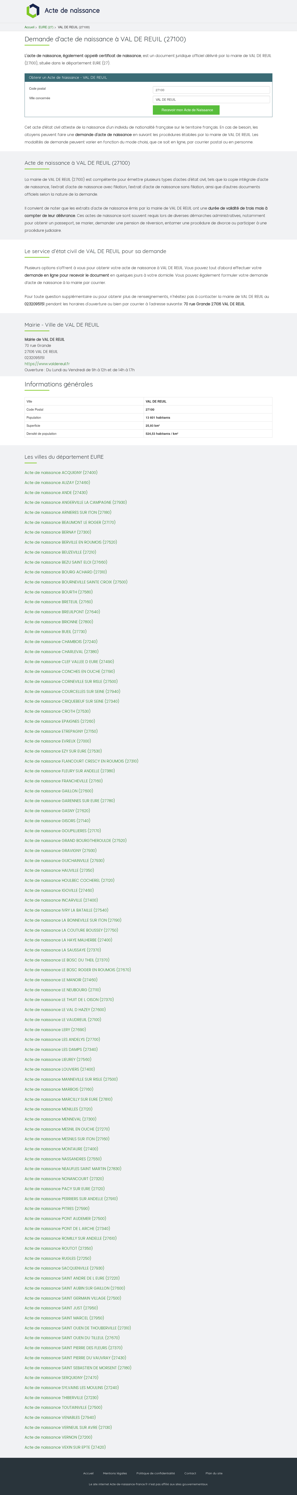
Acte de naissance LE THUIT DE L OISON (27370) (69, 999)
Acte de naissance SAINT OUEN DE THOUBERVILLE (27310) (78, 1328)
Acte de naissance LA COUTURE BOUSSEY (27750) (71, 930)
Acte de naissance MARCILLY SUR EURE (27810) (69, 1099)
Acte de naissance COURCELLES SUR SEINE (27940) (72, 691)
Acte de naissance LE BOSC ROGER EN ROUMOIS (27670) (78, 970)
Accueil (29, 27)
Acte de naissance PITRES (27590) (57, 1208)
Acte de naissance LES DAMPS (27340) (61, 1049)
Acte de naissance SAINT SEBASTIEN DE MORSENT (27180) (78, 1368)
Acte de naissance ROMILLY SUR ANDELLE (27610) (71, 1238)
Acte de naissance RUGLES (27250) (58, 1258)
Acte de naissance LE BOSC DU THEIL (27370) (67, 960)
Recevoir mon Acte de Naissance (187, 109)
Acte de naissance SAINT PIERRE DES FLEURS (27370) (74, 1348)
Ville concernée (39, 98)
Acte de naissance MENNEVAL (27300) (61, 1119)
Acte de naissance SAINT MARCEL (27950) (64, 1318)
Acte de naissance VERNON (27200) (58, 1437)
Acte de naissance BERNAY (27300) (58, 532)
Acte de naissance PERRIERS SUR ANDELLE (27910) (71, 1198)
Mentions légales (115, 1473)
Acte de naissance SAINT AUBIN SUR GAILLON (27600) (75, 1288)
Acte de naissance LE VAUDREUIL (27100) (63, 1019)
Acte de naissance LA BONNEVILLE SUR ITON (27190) (73, 920)
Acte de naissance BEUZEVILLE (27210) (60, 552)
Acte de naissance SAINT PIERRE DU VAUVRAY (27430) (75, 1358)
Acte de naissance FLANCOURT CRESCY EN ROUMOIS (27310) (81, 761)
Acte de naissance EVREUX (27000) (58, 741)
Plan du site (214, 1473)
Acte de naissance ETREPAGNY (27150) (61, 731)
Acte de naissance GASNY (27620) (57, 810)
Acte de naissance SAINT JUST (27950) (61, 1308)
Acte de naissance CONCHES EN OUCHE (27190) (70, 671)
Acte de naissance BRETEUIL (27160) (59, 602)
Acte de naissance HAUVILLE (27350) (59, 870)
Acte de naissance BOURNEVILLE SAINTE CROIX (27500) (76, 582)
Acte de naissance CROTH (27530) (58, 711)
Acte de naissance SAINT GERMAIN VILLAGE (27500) (73, 1298)
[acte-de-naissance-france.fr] (64, 10)
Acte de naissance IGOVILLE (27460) (59, 890)
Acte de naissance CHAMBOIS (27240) (61, 641)
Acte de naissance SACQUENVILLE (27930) (64, 1268)
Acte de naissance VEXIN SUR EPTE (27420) (65, 1447)
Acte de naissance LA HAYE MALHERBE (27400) (68, 940)
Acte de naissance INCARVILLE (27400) (61, 900)
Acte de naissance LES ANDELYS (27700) (62, 1039)
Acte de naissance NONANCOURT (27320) (64, 1178)
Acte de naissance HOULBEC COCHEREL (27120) (70, 880)
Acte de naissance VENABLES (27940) (60, 1417)
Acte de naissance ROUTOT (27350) (59, 1248)
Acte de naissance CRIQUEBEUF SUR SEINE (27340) (72, 701)
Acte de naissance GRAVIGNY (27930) (61, 850)
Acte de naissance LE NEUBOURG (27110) (63, 990)
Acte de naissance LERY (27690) (55, 1029)
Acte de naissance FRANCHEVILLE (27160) (64, 781)
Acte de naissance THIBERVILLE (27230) (61, 1397)
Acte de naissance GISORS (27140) (57, 820)
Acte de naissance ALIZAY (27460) (57, 482)
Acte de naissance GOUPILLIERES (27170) (63, 830)
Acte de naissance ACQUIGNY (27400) (61, 472)
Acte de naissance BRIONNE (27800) (59, 622)
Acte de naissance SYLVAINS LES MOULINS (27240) (72, 1387)
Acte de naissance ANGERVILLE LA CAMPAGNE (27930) (76, 502)
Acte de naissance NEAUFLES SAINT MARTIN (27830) (73, 1168)
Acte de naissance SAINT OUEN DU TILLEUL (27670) (72, 1337)
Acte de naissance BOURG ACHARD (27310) (66, 572)
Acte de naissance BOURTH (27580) (59, 592)
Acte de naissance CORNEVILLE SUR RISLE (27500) (71, 681)
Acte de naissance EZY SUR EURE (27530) (63, 751)
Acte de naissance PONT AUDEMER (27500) (65, 1218)
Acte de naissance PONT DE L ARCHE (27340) (67, 1228)
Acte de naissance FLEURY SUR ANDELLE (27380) (70, 771)
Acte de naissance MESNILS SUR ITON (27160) (67, 1139)
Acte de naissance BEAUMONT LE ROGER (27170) (70, 522)
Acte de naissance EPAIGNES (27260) (60, 721)
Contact (190, 1473)
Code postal (37, 88)
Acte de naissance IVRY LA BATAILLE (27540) (66, 910)
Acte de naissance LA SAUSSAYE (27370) (63, 950)
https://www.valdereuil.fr (47, 363)
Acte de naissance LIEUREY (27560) (58, 1059)
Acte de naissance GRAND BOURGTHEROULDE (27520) (76, 840)
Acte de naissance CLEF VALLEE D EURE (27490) (69, 661)
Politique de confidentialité (156, 1473)
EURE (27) (46, 27)
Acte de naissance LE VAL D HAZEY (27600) (65, 1009)
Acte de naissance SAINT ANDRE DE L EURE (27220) (72, 1278)
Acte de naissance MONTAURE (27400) (61, 1149)
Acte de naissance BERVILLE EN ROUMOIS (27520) (71, 542)
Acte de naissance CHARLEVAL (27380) (62, 651)
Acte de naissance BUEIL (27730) (56, 631)
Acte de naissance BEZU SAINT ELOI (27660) (66, 562)
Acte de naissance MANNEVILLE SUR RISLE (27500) (71, 1079)
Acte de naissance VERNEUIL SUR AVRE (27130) (68, 1427)
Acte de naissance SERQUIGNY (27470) (61, 1377)
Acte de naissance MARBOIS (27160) (59, 1089)
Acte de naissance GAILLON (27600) (59, 791)
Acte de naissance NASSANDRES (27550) (63, 1159)
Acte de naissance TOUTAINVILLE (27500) (63, 1407)
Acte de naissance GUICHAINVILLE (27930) (65, 860)
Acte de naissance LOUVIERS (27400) (60, 1069)
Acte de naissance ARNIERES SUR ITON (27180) (68, 512)
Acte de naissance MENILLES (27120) (59, 1109)
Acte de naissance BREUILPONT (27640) (62, 612)
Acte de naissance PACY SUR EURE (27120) (65, 1188)
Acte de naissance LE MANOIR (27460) (61, 980)
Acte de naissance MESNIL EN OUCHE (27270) (67, 1129)
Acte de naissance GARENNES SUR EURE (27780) (70, 800)
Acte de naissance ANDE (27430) (56, 492)
